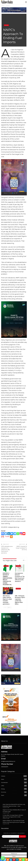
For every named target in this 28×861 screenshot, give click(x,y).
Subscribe (22, 836)
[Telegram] (14, 533)
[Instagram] (21, 533)
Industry (3, 776)
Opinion (6, 25)
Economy (3, 792)
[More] (11, 536)
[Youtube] (24, 533)
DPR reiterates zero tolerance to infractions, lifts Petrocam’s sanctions (7, 550)
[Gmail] (2, 536)
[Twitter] (5, 533)
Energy (3, 788)
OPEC (2, 785)
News (2, 779)
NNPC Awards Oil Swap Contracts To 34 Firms (21, 548)
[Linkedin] (8, 533)
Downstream (4, 782)
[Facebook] (2, 533)
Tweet (7, 536)
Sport (2, 795)
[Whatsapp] (17, 533)
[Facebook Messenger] (11, 533)
